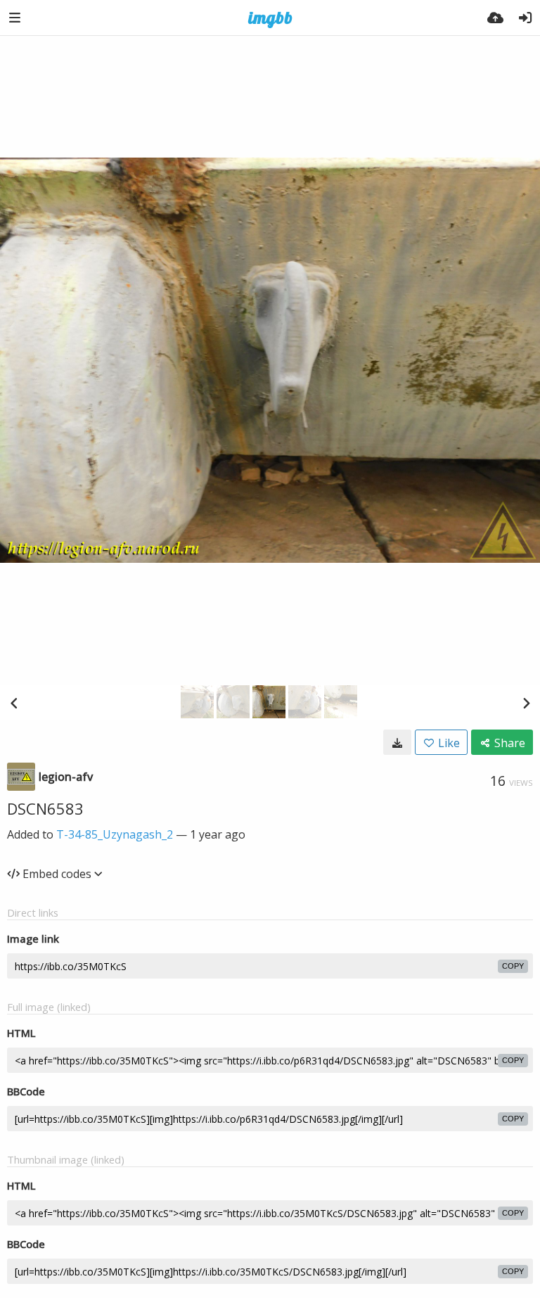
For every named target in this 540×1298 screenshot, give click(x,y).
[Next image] (526, 703)
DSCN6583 (45, 808)
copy (513, 966)
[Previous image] (14, 703)
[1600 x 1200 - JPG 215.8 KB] (397, 742)
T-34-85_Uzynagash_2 (114, 834)
